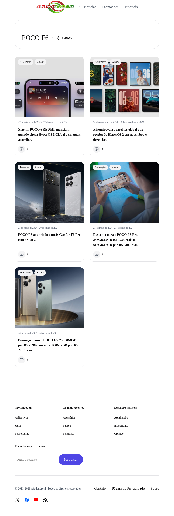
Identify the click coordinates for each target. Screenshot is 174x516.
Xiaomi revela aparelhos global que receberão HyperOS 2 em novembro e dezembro (120, 134)
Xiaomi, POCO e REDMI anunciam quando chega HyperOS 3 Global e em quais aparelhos (49, 134)
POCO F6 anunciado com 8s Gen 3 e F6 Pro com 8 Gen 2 (49, 237)
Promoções (100, 167)
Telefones (24, 167)
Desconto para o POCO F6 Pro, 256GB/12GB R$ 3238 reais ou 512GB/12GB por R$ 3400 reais (115, 240)
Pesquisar (71, 459)
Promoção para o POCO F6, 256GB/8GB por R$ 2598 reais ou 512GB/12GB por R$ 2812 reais (48, 345)
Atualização (25, 61)
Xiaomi (40, 61)
